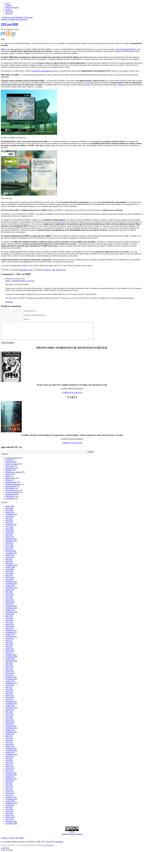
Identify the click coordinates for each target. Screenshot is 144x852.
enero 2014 (9, 724)
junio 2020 (9, 571)
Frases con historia (12, 464)
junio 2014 (9, 714)
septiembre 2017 (11, 636)
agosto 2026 (9, 506)
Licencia (12, 838)
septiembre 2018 (11, 612)
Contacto (4, 838)
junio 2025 (9, 520)
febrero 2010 (10, 817)
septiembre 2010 (11, 803)
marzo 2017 (9, 649)
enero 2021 (9, 563)
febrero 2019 (10, 602)
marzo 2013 (9, 744)
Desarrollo (9, 462)
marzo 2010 (9, 815)
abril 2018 (9, 622)
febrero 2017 (10, 651)
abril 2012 (9, 764)
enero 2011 (9, 795)
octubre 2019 (10, 585)
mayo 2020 (9, 573)
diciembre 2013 (10, 726)
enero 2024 (9, 529)
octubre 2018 (10, 610)
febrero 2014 (10, 722)
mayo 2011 (9, 787)
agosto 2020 (9, 569)
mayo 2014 (9, 716)
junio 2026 (9, 508)
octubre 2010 (10, 801)
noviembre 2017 (11, 632)
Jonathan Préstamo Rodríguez (72, 834)
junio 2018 (9, 618)
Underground (10, 494)
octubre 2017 (10, 634)
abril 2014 (9, 718)
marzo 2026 (9, 512)
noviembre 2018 (11, 608)
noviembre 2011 (11, 775)
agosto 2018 (9, 614)
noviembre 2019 (11, 583)
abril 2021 (9, 561)
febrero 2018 (10, 626)
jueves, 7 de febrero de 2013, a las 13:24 (19, 281)
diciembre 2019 (10, 581)
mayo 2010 (9, 811)
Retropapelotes (10, 486)
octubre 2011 (10, 777)
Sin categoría (10, 488)
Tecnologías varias (26, 270)
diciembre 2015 (10, 677)
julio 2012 (9, 758)
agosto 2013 (9, 734)
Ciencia (8, 460)
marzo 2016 (9, 671)
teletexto (122, 85)
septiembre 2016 (11, 661)
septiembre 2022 (11, 541)
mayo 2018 (9, 620)
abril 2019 (9, 598)
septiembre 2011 (11, 779)
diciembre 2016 (10, 655)
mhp (53, 270)
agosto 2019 (9, 590)
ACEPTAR (5, 848)
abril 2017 (9, 646)
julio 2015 (9, 687)
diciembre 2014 (10, 701)
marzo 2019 (9, 600)
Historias (8, 470)
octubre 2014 (10, 705)
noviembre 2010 (11, 799)
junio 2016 (9, 665)
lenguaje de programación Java (43, 71)
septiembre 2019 (11, 587)
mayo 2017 (9, 644)
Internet (8, 474)
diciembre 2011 (10, 773)
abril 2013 (9, 742)
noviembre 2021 (11, 553)
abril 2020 (9, 575)
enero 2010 (9, 819)
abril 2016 (9, 669)
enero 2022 (9, 549)
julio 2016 (9, 663)
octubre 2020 (10, 567)
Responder (9, 302)
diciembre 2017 (10, 630)
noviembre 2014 (11, 703)
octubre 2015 (10, 681)
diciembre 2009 (10, 821)
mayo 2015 (9, 691)
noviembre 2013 (11, 728)
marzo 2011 (9, 791)
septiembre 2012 (11, 754)
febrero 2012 (10, 769)
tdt (57, 270)
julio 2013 (9, 736)
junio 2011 (9, 785)
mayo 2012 (9, 762)
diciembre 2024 (10, 524)
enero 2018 (9, 628)
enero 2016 (9, 675)
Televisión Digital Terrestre (126, 49)
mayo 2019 (9, 596)
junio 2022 (9, 543)
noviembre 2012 (11, 750)
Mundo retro (9, 478)
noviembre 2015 (11, 679)
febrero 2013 (10, 746)
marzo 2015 (9, 695)
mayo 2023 (9, 533)
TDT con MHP (9, 24)
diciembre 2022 (10, 539)
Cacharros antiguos (12, 458)
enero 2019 (9, 604)
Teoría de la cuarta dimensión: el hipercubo (17, 17)
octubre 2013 (10, 730)
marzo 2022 (9, 547)
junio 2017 (9, 642)
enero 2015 (9, 699)
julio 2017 (9, 640)
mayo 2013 (9, 740)
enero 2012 (9, 771)
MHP (3, 49)
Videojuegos (9, 496)
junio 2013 (9, 738)
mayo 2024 (9, 526)
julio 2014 (9, 712)
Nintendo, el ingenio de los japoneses (14, 19)
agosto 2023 (9, 531)
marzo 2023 (9, 537)
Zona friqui (9, 498)
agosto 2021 (9, 557)
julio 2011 (8, 783)
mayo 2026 (9, 510)
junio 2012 (9, 760)
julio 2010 (9, 807)
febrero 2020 (10, 577)
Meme (7, 476)
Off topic (8, 480)
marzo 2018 (9, 624)
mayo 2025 (9, 522)
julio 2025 (9, 518)
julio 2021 (9, 559)
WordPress (59, 842)
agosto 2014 (9, 710)
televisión (62, 270)
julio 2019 (9, 592)
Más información (49, 845)
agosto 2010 (9, 805)
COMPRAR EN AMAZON (72, 392)
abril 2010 (9, 813)
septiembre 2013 (11, 732)
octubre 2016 (10, 659)
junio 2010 (9, 809)
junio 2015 (9, 689)
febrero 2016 (10, 673)
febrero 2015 (10, 697)
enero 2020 (9, 579)
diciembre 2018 (10, 606)
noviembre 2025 (11, 514)
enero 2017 (9, 653)
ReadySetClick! (11, 482)
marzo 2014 (9, 720)
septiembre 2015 (11, 683)
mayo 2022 (9, 545)
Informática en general (13, 472)
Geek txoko (9, 466)
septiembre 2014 (11, 707)
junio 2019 (9, 594)
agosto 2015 (9, 685)
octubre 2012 (10, 752)
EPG (88, 85)
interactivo (47, 270)
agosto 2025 (9, 516)
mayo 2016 (9, 667)
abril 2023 (9, 535)
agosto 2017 (9, 638)
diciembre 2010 (10, 797)
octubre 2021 (10, 555)
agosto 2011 (9, 781)
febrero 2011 (9, 793)
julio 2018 (9, 616)
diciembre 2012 (10, 748)
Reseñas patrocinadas (13, 484)
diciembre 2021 (10, 551)
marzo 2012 (9, 766)
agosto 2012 (9, 756)
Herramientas (10, 468)
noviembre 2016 (11, 657)
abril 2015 (9, 693)
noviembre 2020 (11, 565)
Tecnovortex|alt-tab (12, 492)
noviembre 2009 (11, 823)
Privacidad (19, 838)
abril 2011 (8, 789)
